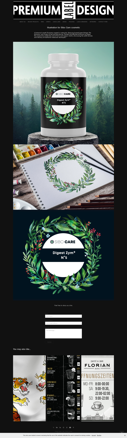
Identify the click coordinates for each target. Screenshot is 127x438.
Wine (42, 21)
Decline (99, 435)
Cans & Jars (56, 21)
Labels (60, 431)
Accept (94, 435)
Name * (47, 313)
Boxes (64, 21)
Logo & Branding (82, 21)
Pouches (71, 21)
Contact (70, 431)
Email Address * (49, 320)
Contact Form (102, 21)
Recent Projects (33, 21)
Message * (47, 327)
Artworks (93, 21)
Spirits (48, 21)
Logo (63, 431)
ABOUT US (22, 21)
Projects (56, 431)
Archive (66, 431)
